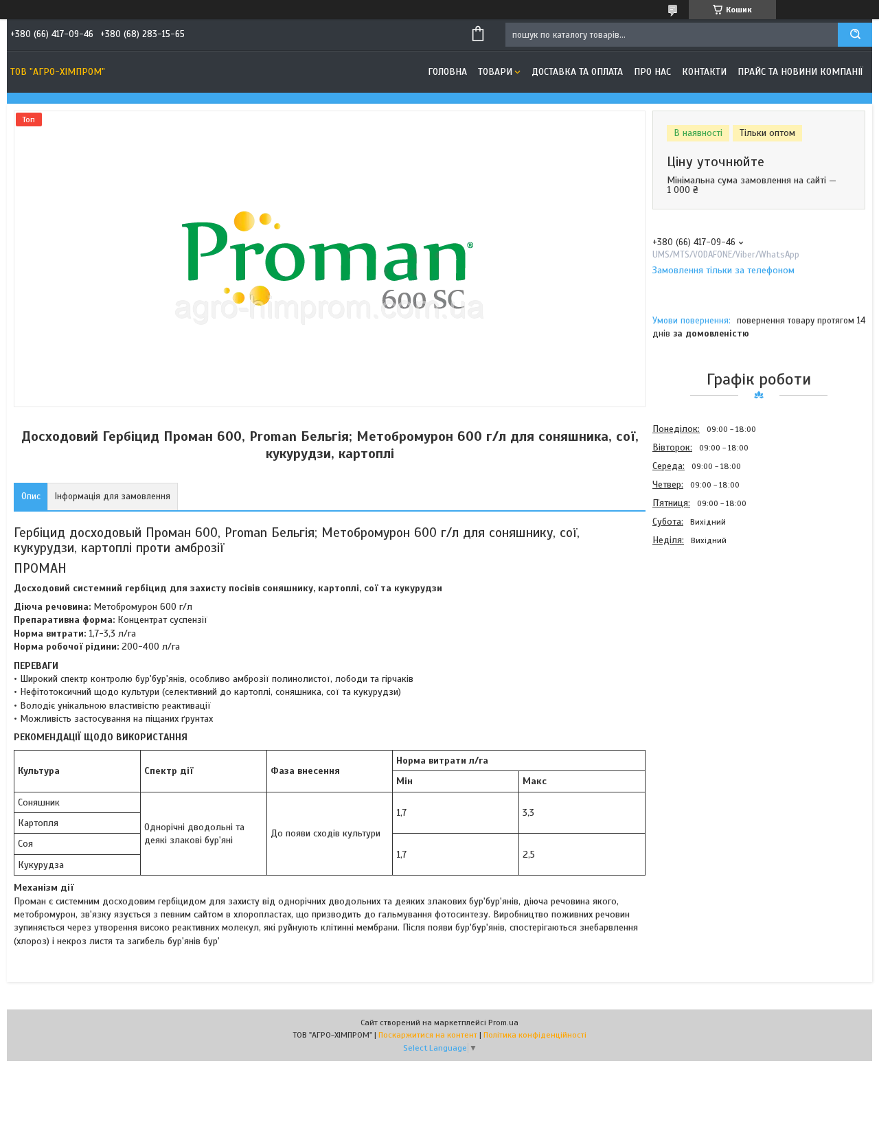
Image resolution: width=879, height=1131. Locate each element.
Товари (495, 72)
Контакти (704, 72)
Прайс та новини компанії (800, 72)
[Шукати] (855, 35)
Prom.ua (503, 1022)
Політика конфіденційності (534, 1035)
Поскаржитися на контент (427, 1035)
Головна (447, 72)
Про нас (652, 72)
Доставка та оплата (577, 72)
